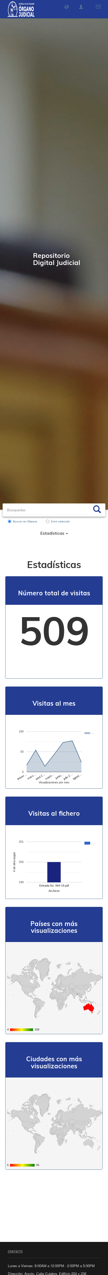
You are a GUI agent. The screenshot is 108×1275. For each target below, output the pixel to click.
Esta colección (60, 521)
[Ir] (97, 510)
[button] (67, 7)
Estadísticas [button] (52, 533)
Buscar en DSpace (25, 521)
